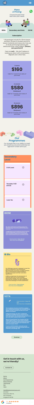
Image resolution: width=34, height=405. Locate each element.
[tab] (3, 30)
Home (5, 376)
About (5, 378)
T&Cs (4, 387)
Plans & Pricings (7, 381)
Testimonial (6, 383)
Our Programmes (8, 380)
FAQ (4, 385)
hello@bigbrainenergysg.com (11, 390)
